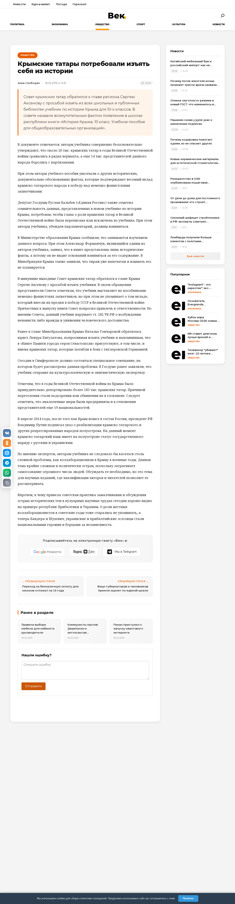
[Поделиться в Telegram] (7, 463)
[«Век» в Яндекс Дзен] (83, 551)
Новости (19, 4)
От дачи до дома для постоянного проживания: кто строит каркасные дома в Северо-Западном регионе (195, 200)
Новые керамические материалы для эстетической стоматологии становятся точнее (194, 161)
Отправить (33, 686)
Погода (61, 4)
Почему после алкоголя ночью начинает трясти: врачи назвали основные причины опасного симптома (193, 83)
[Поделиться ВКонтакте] (7, 433)
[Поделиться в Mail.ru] (7, 453)
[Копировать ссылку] (7, 483)
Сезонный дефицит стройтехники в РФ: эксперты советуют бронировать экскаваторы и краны (194, 220)
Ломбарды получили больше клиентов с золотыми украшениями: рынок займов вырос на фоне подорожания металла (191, 239)
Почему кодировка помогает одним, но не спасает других (191, 141)
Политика (17, 24)
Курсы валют (41, 4)
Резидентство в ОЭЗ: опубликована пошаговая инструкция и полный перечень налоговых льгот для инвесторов (194, 181)
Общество (102, 24)
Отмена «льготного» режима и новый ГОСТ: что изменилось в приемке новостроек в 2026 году (194, 102)
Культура (178, 24)
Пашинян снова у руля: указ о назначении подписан (191, 121)
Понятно (188, 898)
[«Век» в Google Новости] (47, 551)
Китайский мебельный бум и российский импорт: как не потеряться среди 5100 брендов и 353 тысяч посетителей (195, 63)
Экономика (60, 24)
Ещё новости (195, 256)
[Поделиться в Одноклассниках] (7, 443)
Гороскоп (79, 4)
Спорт (141, 24)
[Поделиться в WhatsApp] (7, 473)
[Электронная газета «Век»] (117, 16)
